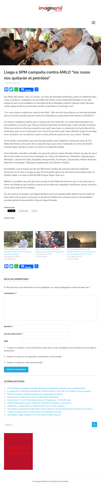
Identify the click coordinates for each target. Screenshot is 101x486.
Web (6, 341)
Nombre (8, 326)
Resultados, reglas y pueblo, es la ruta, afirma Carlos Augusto (34, 414)
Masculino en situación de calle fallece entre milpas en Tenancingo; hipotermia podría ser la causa (49, 408)
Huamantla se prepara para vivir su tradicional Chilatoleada (33, 397)
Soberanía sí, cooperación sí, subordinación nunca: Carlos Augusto (36, 405)
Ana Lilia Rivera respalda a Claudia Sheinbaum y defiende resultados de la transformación (46, 388)
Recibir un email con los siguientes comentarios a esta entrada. (34, 356)
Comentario (10, 293)
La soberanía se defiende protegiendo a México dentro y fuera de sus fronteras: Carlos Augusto (49, 391)
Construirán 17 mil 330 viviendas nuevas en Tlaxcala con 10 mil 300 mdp (38, 400)
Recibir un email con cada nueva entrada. (25, 362)
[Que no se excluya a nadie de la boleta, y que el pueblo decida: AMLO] (50, 239)
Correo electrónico (13, 333)
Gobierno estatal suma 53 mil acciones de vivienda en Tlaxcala (34, 411)
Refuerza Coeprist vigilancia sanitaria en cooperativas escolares (35, 394)
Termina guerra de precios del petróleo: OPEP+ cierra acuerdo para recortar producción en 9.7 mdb (81, 251)
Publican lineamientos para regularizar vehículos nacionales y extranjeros (39, 403)
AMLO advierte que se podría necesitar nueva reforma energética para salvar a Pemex (18, 251)
